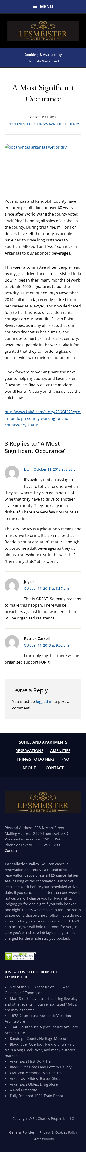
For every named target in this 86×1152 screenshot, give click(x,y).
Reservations (29, 750)
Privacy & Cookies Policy (58, 1132)
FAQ (65, 759)
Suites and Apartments (43, 742)
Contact (55, 767)
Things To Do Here (36, 759)
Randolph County (64, 124)
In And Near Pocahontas (27, 124)
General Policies (22, 1132)
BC (26, 469)
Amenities (60, 750)
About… (30, 767)
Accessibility (44, 1139)
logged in (44, 701)
